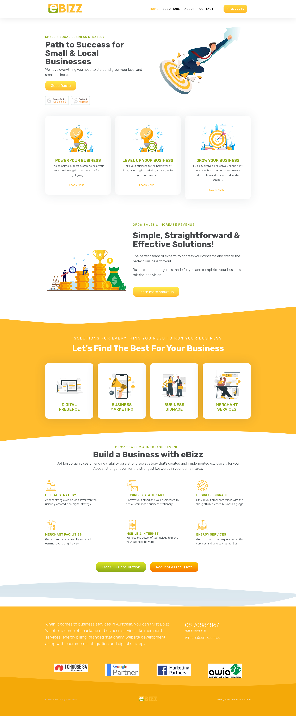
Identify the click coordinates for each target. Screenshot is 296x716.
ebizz (55, 699)
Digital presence (69, 407)
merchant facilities (63, 534)
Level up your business (147, 160)
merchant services (227, 407)
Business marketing (121, 407)
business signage (174, 407)
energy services (211, 534)
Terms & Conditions (241, 699)
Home (154, 8)
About (189, 8)
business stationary (145, 495)
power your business (78, 160)
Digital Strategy (60, 495)
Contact (206, 8)
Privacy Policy (223, 699)
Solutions (171, 8)
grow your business (217, 160)
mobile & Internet (142, 534)
